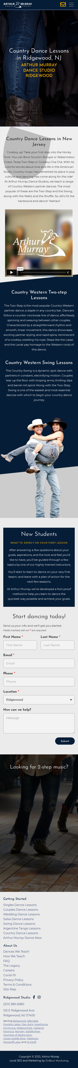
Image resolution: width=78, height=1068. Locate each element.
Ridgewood (19, 1020)
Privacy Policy (13, 980)
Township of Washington (17, 1034)
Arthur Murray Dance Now (22, 938)
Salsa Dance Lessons (18, 919)
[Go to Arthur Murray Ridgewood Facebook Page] (34, 997)
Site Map (9, 989)
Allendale (32, 1020)
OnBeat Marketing (57, 1061)
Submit (65, 741)
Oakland (38, 1027)
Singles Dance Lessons (20, 905)
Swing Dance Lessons (19, 923)
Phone (8, 673)
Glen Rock (27, 1024)
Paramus (8, 1031)
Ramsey (19, 1031)
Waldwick (32, 1038)
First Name (12, 637)
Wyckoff (31, 1042)
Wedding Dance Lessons (21, 914)
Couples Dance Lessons (20, 909)
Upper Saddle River (14, 1038)
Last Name (50, 637)
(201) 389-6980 (13, 1004)
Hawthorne (41, 1024)
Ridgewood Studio (16, 997)
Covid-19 (9, 975)
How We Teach (14, 956)
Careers (9, 970)
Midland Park (24, 1027)
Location (10, 692)
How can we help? (17, 710)
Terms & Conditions (17, 984)
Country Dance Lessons (20, 933)
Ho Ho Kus (9, 1027)
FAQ (6, 961)
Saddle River (33, 1031)
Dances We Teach (16, 951)
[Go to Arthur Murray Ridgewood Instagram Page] (39, 997)
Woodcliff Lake (11, 1042)
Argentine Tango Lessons (22, 928)
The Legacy (11, 965)
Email (8, 655)
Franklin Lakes (11, 1024)
